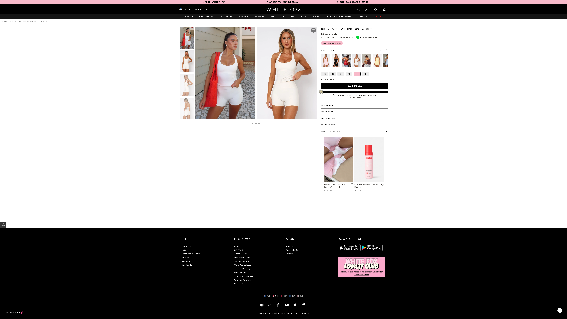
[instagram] (263, 305)
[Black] (336, 60)
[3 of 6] (187, 85)
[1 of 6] (187, 38)
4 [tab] (257, 123)
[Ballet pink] (325, 60)
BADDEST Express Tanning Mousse (366, 185)
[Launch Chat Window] (559, 310)
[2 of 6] (187, 62)
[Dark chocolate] (367, 60)
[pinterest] (303, 305)
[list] (354, 60)
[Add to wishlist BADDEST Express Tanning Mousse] (382, 185)
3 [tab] (255, 123)
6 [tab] (259, 123)
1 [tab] (252, 123)
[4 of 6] (187, 109)
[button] (354, 105)
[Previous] (379, 50)
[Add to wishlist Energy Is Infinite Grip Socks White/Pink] (351, 185)
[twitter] (295, 305)
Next (262, 123)
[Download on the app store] (349, 248)
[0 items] (375, 9)
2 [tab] (254, 123)
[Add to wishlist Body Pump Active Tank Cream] (313, 30)
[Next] (385, 50)
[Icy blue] (387, 60)
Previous (249, 123)
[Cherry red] (346, 60)
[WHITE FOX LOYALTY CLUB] (362, 265)
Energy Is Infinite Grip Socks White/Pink (334, 185)
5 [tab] (258, 123)
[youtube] (286, 305)
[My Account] (366, 9)
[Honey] (377, 60)
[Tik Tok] (270, 305)
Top (3, 226)
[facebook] (277, 305)
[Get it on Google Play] (371, 248)
